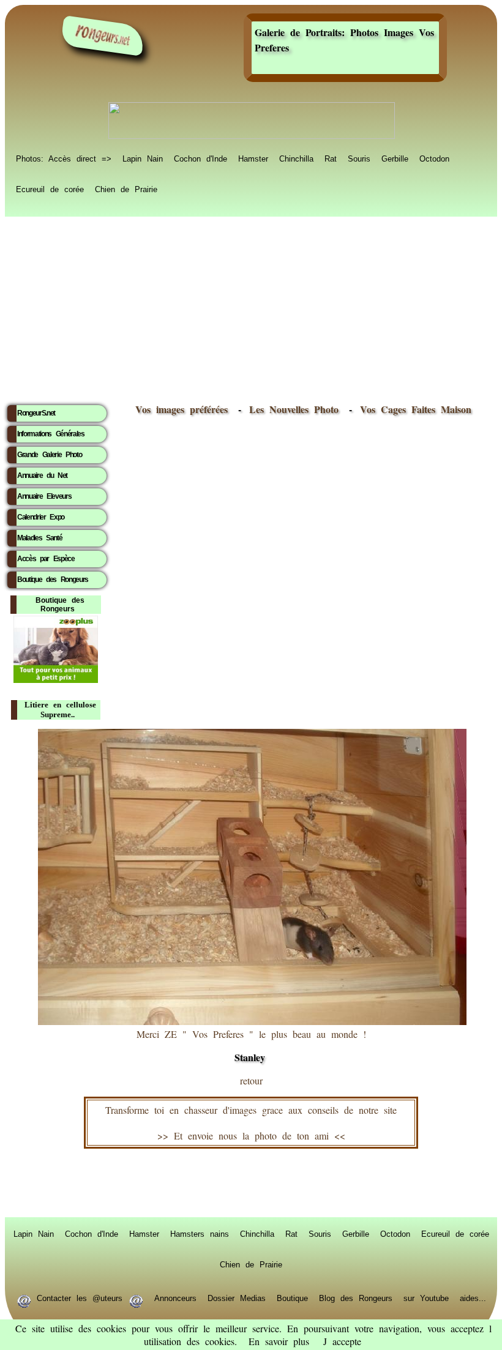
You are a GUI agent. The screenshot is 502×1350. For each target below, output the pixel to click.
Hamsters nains (199, 1233)
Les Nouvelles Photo (296, 409)
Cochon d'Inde (200, 158)
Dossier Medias (237, 1297)
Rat (330, 158)
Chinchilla (296, 158)
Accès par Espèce (46, 558)
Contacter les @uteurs (79, 1297)
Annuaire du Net (42, 475)
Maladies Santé (39, 538)
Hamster (253, 158)
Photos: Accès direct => (63, 158)
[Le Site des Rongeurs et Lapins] (103, 35)
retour (251, 1080)
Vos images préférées (181, 409)
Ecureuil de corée (50, 188)
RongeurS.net (36, 413)
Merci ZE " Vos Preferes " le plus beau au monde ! (251, 1045)
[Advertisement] (251, 306)
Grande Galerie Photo (49, 454)
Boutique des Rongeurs (52, 579)
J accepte (342, 1341)
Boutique (292, 1297)
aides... (473, 1297)
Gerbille (394, 158)
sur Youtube (426, 1297)
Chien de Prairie (126, 188)
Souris (359, 158)
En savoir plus (279, 1341)
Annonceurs (175, 1297)
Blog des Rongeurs (355, 1297)
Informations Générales (50, 434)
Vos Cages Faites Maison (412, 409)
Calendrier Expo (40, 517)
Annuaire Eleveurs (44, 496)
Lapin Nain (142, 158)
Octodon (434, 158)
